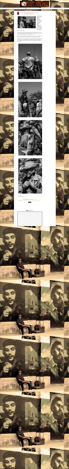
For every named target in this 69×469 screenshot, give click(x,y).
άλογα (24, 200)
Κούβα (22, 200)
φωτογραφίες (36, 200)
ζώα (30, 200)
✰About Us (18, 8)
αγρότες (27, 200)
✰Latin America (13, 8)
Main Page (7, 8)
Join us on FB (25, 8)
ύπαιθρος (39, 200)
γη (28, 200)
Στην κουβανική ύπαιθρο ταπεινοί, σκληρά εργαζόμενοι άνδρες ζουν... (30, 13)
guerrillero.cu (26, 196)
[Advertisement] (47, 27)
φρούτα (32, 200)
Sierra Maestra (35, 199)
